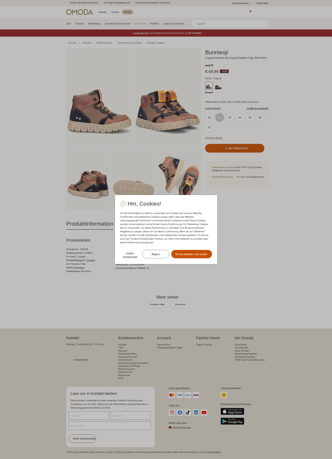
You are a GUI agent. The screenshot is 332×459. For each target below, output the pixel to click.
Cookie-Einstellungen (130, 255)
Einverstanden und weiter (191, 254)
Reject (156, 254)
